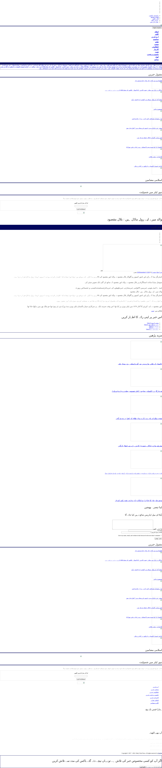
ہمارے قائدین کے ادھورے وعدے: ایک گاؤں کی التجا (82, 65)
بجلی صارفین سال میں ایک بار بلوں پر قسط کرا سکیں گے (132, 65)
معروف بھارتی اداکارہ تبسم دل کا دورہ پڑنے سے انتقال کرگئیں (140, 446)
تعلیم (157, 42)
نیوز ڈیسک (159, 272)
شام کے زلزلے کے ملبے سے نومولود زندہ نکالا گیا (98, 67)
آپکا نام (160, 530)
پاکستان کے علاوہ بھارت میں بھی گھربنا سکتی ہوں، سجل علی (140, 364)
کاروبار (156, 49)
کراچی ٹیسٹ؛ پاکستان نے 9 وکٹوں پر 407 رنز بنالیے (14, 67)
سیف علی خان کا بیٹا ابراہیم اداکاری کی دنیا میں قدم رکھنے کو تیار (138, 500)
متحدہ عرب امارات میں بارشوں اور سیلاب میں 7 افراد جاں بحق (144, 128)
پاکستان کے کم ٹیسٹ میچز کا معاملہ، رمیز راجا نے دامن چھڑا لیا (144, 147)
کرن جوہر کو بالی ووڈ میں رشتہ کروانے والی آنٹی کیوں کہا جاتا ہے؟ (133, 473)
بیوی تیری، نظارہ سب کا (155, 65)
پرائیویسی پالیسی (154, 15)
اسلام (157, 32)
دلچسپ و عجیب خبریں (152, 695)
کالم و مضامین (154, 703)
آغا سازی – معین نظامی (155, 156)
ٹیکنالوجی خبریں (154, 692)
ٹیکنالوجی (155, 47)
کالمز (157, 34)
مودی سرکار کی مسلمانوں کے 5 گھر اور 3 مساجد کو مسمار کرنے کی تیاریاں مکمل (139, 68)
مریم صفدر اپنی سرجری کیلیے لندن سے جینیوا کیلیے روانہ (55, 68)
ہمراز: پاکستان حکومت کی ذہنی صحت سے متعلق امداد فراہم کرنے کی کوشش (133, 67)
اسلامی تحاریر (155, 700)
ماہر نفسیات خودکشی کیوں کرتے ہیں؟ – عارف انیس (147, 118)
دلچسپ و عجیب (153, 54)
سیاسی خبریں (155, 689)
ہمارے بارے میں (154, 22)
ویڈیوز (156, 59)
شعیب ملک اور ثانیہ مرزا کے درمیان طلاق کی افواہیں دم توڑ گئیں (139, 418)
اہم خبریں (155, 37)
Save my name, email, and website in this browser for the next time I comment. (139, 535)
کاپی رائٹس (155, 19)
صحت (156, 44)
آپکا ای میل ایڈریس (156, 532)
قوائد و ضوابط (155, 17)
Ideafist (160, 753)
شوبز (157, 52)
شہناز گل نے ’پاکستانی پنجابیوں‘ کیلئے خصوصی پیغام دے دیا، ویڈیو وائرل (137, 391)
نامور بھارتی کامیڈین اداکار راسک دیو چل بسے (149, 137)
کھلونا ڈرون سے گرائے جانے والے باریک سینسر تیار (148, 80)
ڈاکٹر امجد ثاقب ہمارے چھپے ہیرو (106, 65)
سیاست (156, 39)
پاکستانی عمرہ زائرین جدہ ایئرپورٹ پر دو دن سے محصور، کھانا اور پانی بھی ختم (93, 68)
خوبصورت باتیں (157, 109)
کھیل (157, 57)
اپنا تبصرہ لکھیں (157, 529)
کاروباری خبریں (154, 697)
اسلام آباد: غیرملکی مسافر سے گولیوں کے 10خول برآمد (146, 99)
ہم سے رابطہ (155, 20)
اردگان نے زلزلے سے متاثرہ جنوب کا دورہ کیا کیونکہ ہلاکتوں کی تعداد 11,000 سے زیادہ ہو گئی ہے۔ (56, 67)
